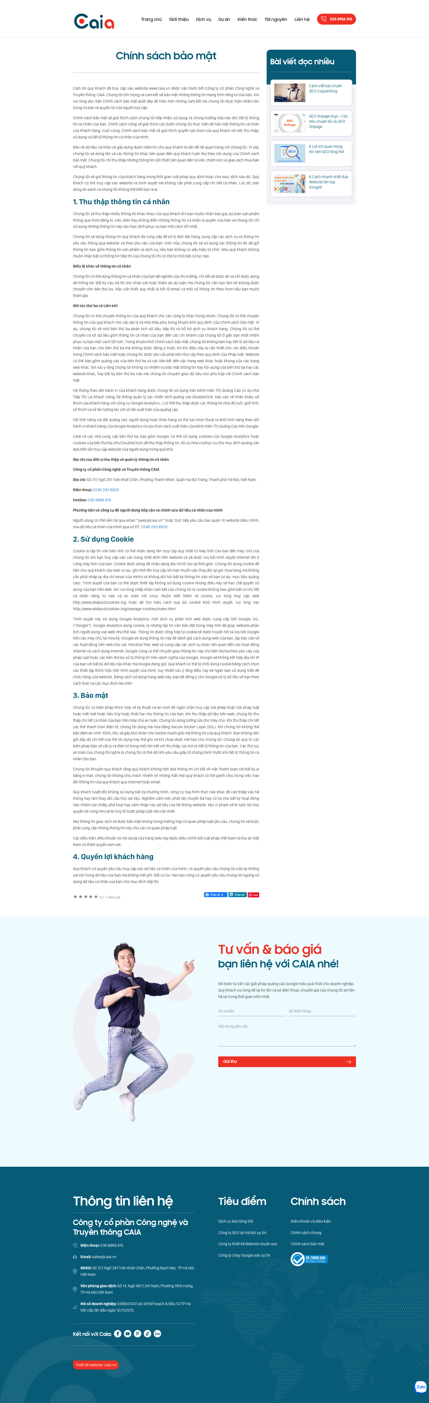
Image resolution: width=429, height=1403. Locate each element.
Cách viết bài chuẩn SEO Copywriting (325, 88)
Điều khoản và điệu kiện (311, 1221)
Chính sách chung (306, 1232)
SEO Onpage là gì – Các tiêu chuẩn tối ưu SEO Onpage (328, 121)
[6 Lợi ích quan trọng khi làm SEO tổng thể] (289, 153)
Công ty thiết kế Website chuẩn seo (247, 1244)
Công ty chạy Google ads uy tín (244, 1255)
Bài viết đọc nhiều (302, 62)
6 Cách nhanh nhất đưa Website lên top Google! (328, 182)
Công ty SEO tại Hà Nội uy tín (242, 1232)
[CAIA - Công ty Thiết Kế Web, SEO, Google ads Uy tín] (94, 18)
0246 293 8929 (106, 489)
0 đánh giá (109, 897)
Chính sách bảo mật (307, 1244)
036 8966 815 (341, 19)
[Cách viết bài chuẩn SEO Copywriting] (289, 92)
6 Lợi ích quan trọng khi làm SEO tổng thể (326, 149)
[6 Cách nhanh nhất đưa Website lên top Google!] (289, 183)
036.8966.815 (99, 500)
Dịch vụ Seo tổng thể (235, 1221)
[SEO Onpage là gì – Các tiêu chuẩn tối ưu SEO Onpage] (289, 123)
